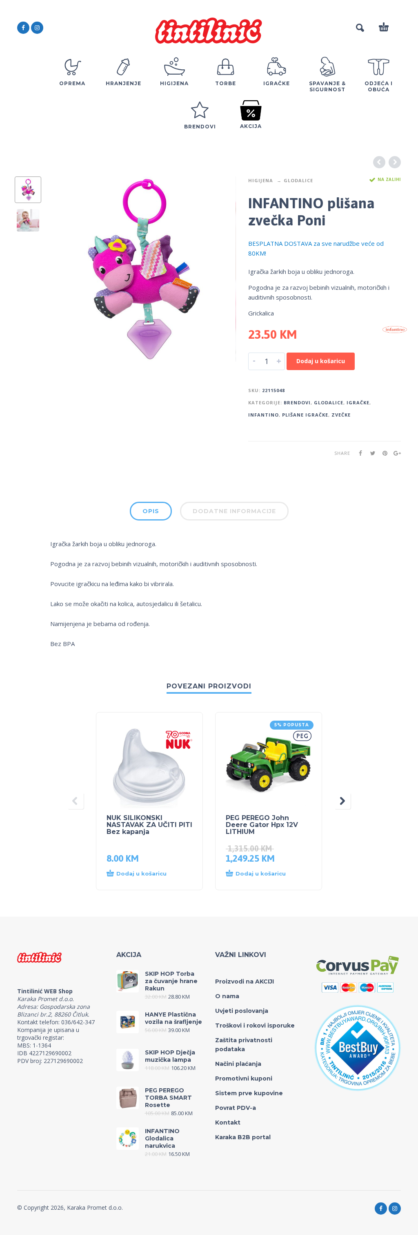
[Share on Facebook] (358, 453)
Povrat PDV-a (235, 1108)
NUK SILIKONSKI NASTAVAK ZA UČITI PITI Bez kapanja (149, 825)
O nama (227, 996)
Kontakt (227, 1122)
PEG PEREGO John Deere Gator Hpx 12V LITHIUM (262, 825)
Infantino (263, 415)
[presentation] (66, 269)
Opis (150, 511)
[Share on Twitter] (370, 453)
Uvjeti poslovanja (241, 1010)
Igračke (358, 402)
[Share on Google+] (395, 453)
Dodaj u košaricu (320, 361)
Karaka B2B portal (243, 1137)
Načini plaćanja (238, 1063)
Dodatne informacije (234, 511)
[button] (141, 874)
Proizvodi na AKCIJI (244, 981)
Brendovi (297, 402)
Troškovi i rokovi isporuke (255, 1025)
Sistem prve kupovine (249, 1093)
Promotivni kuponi (243, 1078)
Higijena (260, 180)
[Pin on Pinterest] (382, 453)
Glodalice (298, 180)
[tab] (151, 513)
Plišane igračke (305, 415)
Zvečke (341, 415)
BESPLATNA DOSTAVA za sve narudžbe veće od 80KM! (316, 248)
